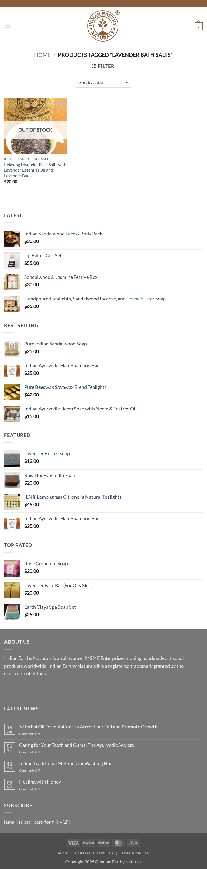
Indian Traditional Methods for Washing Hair (66, 763)
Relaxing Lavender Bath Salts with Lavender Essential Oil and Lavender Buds (35, 170)
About (64, 853)
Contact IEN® (90, 853)
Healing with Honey (40, 782)
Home (42, 55)
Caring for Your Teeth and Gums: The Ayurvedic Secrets (76, 745)
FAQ (113, 853)
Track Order (135, 853)
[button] (7, 26)
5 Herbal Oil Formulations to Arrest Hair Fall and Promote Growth (88, 727)
